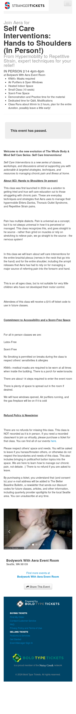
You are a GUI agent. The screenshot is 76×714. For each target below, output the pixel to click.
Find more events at (38, 574)
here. (54, 441)
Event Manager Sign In (21, 642)
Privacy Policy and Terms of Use (26, 627)
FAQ (12, 624)
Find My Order (17, 616)
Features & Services (20, 635)
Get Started (15, 639)
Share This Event (39, 586)
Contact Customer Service (23, 620)
